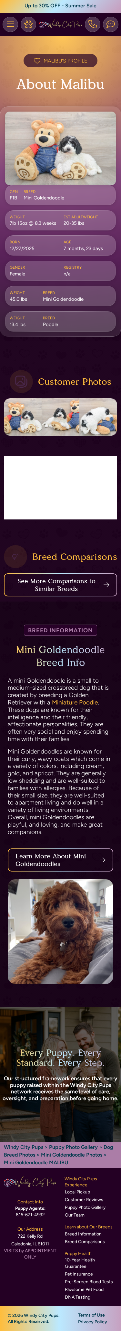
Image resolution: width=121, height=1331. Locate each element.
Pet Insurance (79, 1274)
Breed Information (83, 1234)
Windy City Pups (23, 1147)
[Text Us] (110, 24)
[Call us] (92, 24)
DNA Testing (77, 1297)
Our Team (75, 1215)
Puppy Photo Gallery (73, 1147)
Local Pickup (77, 1192)
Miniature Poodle (75, 702)
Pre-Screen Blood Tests (89, 1282)
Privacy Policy (92, 1322)
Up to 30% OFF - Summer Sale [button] (60, 6)
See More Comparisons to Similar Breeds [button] (56, 585)
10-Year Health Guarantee (80, 1263)
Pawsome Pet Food (84, 1289)
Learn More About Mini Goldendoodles (50, 860)
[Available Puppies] (28, 24)
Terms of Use (91, 1315)
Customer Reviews (84, 1199)
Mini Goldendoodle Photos (71, 1155)
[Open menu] (10, 24)
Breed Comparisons (85, 1241)
